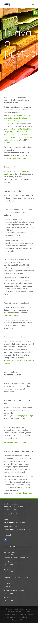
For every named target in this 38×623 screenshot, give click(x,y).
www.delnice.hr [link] (11, 614)
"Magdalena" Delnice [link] (19, 620)
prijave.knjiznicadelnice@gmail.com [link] (17, 529)
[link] (35, 12)
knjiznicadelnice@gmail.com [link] (14, 522)
